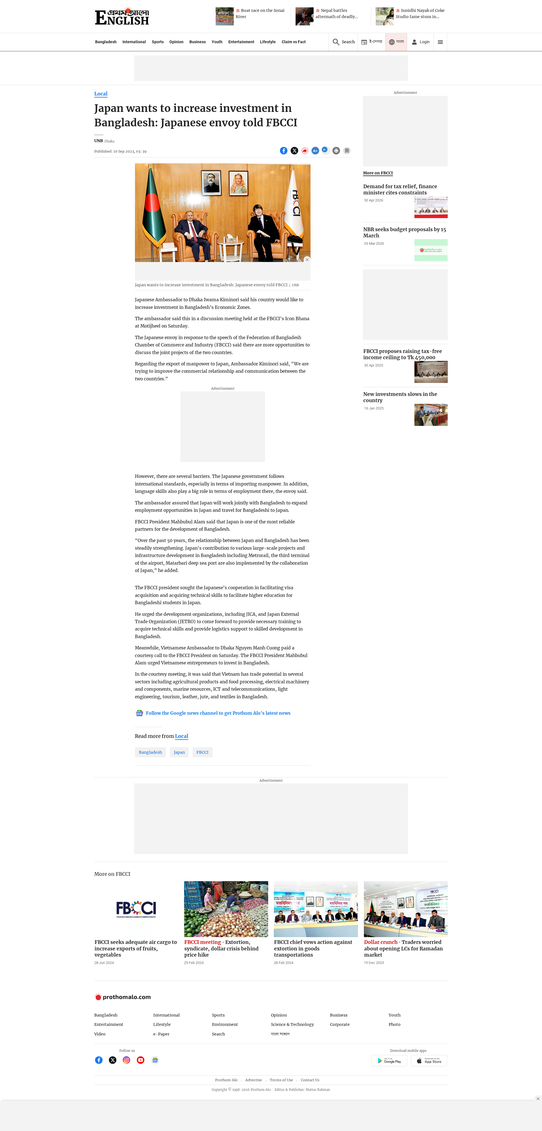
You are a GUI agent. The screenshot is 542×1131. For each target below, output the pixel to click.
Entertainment (241, 42)
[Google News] (155, 1061)
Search (218, 1034)
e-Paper (161, 1034)
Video (100, 1034)
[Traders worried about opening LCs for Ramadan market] (406, 909)
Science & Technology (292, 1024)
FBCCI (202, 752)
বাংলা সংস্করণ (280, 1034)
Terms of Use (281, 1080)
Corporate (340, 1024)
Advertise (253, 1080)
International (134, 42)
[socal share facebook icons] (284, 153)
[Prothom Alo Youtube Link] (143, 1061)
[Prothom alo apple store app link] (429, 1061)
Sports (158, 42)
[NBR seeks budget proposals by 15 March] (431, 250)
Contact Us (310, 1080)
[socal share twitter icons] (295, 153)
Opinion (176, 42)
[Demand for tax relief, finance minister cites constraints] (431, 207)
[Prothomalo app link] (389, 1061)
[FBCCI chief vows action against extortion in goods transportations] (316, 909)
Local (101, 94)
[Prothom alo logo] (122, 999)
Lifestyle (268, 42)
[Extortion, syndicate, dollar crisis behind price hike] (226, 909)
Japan (179, 752)
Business (197, 42)
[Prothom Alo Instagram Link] (129, 1061)
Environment (225, 1024)
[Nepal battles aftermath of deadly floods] (305, 16)
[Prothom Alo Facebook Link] (101, 1061)
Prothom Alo (226, 1080)
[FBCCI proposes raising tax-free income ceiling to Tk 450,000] (431, 372)
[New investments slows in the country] (431, 415)
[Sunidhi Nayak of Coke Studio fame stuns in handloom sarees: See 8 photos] (385, 16)
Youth (217, 42)
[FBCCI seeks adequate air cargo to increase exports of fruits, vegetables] (136, 909)
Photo (395, 1024)
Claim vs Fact (294, 42)
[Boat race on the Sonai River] (225, 16)
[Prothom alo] (122, 16)
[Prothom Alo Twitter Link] (115, 1061)
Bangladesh (106, 42)
